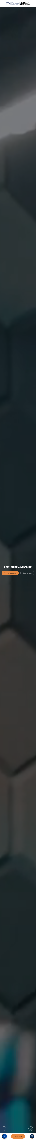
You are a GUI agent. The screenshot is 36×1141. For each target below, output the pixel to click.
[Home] (18, 3)
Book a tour (27, 573)
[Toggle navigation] (32, 1136)
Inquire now (18, 1136)
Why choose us (10, 573)
